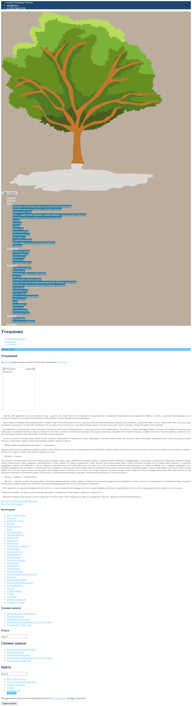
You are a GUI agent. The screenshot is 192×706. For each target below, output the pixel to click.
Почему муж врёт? (21, 268)
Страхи (16, 226)
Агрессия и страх (21, 313)
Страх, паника (19, 293)
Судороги (17, 245)
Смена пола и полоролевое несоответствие (29, 622)
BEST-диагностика (16, 515)
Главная (11, 198)
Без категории (14, 526)
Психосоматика (20, 231)
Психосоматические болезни (22, 574)
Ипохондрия (18, 318)
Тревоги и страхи (21, 251)
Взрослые (12, 265)
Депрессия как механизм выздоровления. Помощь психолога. (44, 282)
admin (7, 362)
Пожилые (12, 316)
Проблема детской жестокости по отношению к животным (42, 206)
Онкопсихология (15, 616)
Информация (14, 690)
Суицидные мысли (22, 262)
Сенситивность (20, 254)
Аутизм (16, 220)
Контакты (11, 324)
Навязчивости (19, 304)
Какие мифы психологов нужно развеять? (33, 242)
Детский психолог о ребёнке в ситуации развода (37, 217)
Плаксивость (19, 257)
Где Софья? (12, 504)
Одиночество (19, 299)
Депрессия (18, 228)
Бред (15, 301)
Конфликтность (20, 290)
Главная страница (16, 338)
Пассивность (19, 237)
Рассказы (12, 341)
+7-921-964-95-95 (16, 8)
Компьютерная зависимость (21, 613)
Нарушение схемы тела (19, 625)
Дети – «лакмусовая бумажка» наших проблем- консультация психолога (49, 214)
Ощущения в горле (22, 212)
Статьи (10, 588)
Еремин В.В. (60, 698)
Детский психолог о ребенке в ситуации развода (37, 209)
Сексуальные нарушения (25, 296)
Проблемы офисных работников (29, 273)
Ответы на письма (16, 560)
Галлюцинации (20, 310)
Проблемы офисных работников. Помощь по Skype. (38, 285)
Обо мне (11, 200)
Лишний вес (18, 271)
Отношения (18, 287)
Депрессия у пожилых (23, 321)
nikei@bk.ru (12, 5)
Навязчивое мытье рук (18, 619)
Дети (9, 203)
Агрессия (17, 223)
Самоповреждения (22, 240)
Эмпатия (17, 276)
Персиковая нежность (19, 501)
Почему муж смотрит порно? (27, 279)
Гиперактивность (21, 234)
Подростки (12, 248)
